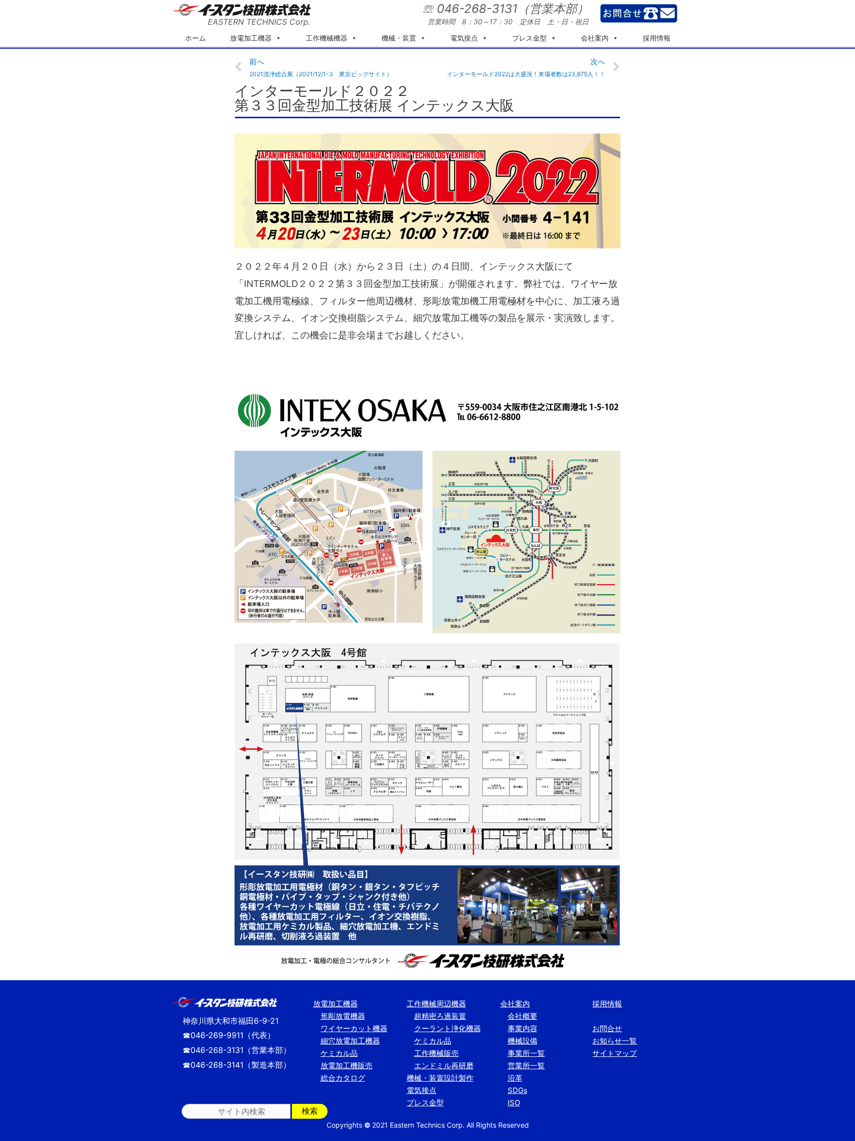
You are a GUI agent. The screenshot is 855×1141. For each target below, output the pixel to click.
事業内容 (522, 1028)
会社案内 (595, 38)
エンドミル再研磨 (444, 1065)
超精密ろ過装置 (440, 1016)
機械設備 (522, 1041)
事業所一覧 (526, 1053)
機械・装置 (398, 38)
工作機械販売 (436, 1053)
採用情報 (656, 38)
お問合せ (607, 1028)
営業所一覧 (526, 1065)
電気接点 (464, 38)
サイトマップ (614, 1053)
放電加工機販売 (347, 1065)
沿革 (515, 1078)
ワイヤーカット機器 (354, 1028)
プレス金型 (529, 38)
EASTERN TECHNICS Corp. (259, 22)
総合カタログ (343, 1078)
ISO (514, 1102)
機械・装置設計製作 (440, 1078)
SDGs (517, 1090)
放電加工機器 (251, 38)
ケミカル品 (339, 1053)
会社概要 (522, 1016)
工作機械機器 (326, 38)
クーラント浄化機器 (447, 1028)
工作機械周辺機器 (436, 1003)
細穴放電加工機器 (350, 1041)
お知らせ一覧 (614, 1041)
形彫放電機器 (343, 1016)
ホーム (195, 38)
